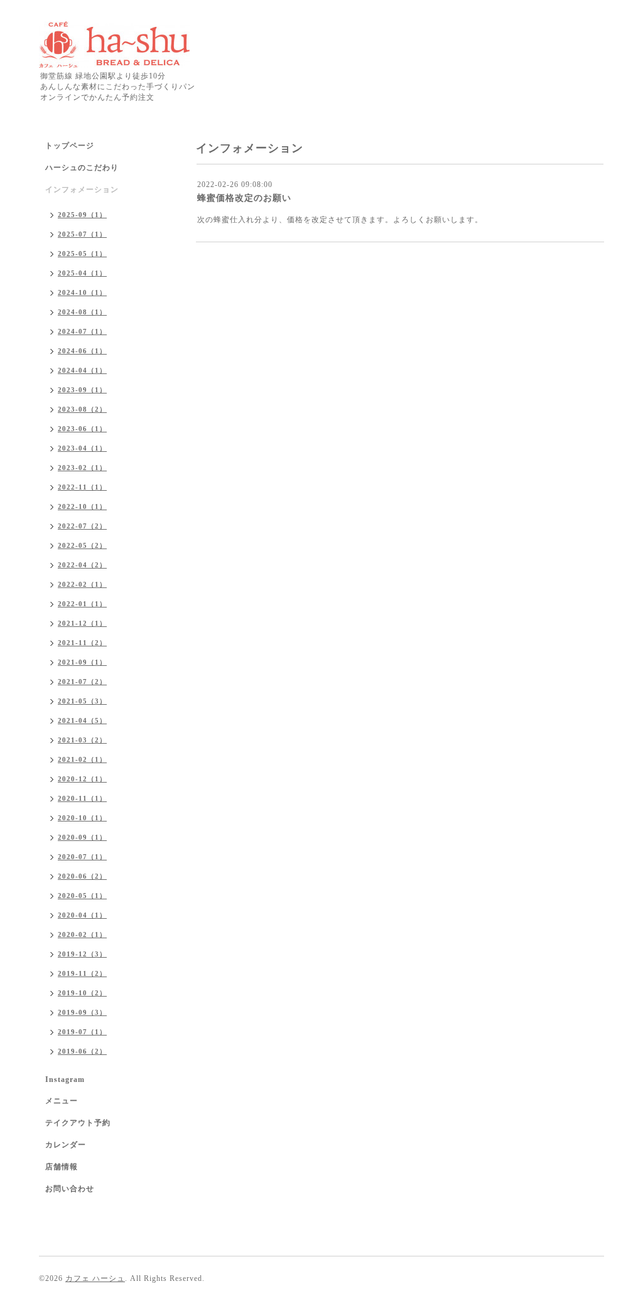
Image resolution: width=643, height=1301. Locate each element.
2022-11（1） (82, 487)
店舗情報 (61, 1166)
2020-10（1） (82, 818)
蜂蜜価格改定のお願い (244, 198)
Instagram (65, 1079)
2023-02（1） (82, 467)
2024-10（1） (82, 292)
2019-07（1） (82, 1032)
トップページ (69, 145)
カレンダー (65, 1144)
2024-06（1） (82, 351)
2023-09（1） (82, 390)
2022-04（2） (82, 565)
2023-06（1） (82, 428)
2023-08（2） (82, 409)
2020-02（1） (82, 934)
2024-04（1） (82, 370)
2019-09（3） (82, 1012)
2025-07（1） (82, 234)
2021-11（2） (82, 642)
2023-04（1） (82, 448)
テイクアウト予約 (78, 1122)
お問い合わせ (69, 1188)
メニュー (61, 1100)
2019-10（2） (82, 993)
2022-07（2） (82, 526)
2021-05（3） (82, 701)
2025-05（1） (82, 253)
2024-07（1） (82, 331)
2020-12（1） (82, 779)
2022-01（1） (82, 604)
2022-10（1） (82, 506)
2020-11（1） (82, 798)
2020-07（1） (82, 856)
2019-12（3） (82, 954)
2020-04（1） (82, 915)
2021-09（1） (82, 662)
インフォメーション (82, 189)
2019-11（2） (82, 973)
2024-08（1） (82, 312)
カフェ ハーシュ (95, 1278)
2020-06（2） (82, 876)
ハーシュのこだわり (82, 167)
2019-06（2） (82, 1051)
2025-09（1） (82, 214)
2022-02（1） (82, 584)
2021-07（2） (82, 681)
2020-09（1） (82, 837)
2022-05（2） (82, 545)
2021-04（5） (82, 720)
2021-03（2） (82, 740)
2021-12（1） (82, 623)
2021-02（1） (82, 759)
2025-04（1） (82, 273)
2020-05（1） (82, 895)
